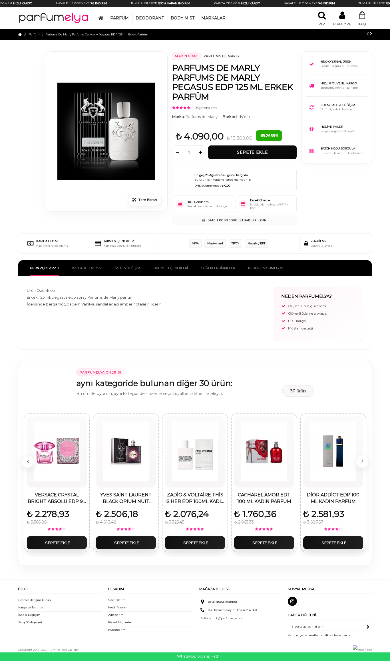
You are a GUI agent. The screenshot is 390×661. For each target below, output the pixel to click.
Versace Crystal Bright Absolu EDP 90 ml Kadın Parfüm (57, 498)
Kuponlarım (117, 630)
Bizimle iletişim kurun (34, 600)
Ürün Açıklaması (44, 268)
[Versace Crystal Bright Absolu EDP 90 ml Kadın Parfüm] (57, 451)
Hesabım (116, 589)
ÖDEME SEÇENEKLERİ (171, 268)
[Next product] (371, 33)
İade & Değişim (29, 615)
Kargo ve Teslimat (30, 607)
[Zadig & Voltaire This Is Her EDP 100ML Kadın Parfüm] (195, 451)
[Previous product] (368, 33)
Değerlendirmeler (218, 268)
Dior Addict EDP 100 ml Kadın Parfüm (333, 498)
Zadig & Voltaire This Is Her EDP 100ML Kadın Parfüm (195, 498)
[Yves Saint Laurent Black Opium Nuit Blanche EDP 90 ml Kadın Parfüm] (126, 451)
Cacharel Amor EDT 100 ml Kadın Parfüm (264, 498)
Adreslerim (116, 615)
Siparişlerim (117, 600)
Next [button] (362, 461)
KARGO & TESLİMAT (87, 268)
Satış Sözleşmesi (30, 622)
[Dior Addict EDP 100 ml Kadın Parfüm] (333, 451)
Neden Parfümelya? (265, 268)
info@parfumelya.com (228, 618)
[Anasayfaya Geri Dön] (19, 34)
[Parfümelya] (53, 18)
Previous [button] (27, 461)
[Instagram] (292, 601)
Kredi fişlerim (117, 607)
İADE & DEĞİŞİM (127, 268)
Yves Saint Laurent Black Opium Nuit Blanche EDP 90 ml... (126, 498)
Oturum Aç (342, 24)
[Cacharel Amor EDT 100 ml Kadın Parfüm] (264, 451)
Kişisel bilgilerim (120, 622)
